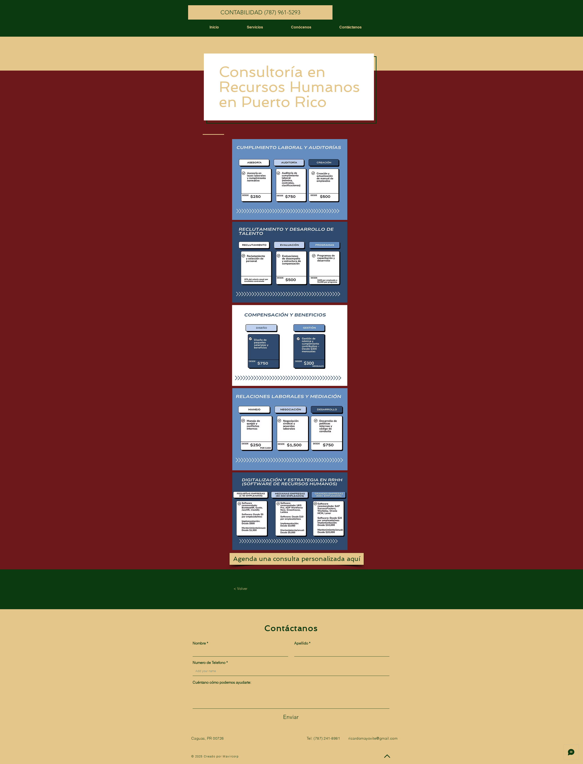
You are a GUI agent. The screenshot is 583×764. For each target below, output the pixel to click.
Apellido (301, 643)
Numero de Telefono (209, 662)
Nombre (199, 643)
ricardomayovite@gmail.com (372, 738)
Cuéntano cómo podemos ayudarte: (222, 682)
